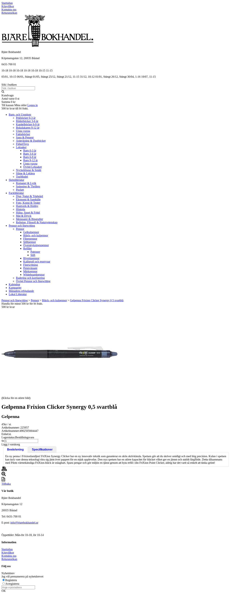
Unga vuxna (23, 130)
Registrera (11, 580)
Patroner (35, 251)
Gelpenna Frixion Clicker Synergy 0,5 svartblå (96, 300)
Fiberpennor (30, 238)
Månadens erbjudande (21, 290)
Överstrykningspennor (36, 245)
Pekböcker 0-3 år (26, 117)
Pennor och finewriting (22, 225)
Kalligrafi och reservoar (36, 261)
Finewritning (30, 264)
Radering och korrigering (30, 277)
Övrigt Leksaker (32, 166)
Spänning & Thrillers (28, 186)
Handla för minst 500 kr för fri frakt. (22, 305)
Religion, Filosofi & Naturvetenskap (36, 222)
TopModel (22, 176)
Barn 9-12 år (30, 160)
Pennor (20, 228)
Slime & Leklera (25, 173)
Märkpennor (30, 271)
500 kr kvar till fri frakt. (14, 108)
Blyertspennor (31, 258)
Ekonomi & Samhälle (28, 199)
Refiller (27, 248)
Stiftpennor (29, 241)
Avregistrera (12, 583)
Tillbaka (6, 483)
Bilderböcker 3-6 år (27, 121)
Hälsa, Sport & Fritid (28, 212)
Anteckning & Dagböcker (31, 140)
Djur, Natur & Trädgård (29, 196)
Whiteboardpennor (34, 274)
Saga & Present (25, 137)
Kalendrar (14, 284)
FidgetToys (22, 144)
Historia (20, 209)
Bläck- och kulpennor (35, 235)
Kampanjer (15, 287)
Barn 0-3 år (29, 150)
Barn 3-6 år (29, 153)
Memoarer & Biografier (29, 219)
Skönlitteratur (16, 179)
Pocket (20, 189)
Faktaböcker (23, 134)
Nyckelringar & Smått (28, 170)
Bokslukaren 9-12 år (27, 127)
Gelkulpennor (31, 232)
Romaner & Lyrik (26, 183)
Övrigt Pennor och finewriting (33, 281)
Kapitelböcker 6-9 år (28, 124)
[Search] (2, 92)
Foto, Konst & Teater (28, 202)
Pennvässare (30, 268)
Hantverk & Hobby (27, 206)
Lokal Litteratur (18, 294)
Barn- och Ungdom (20, 114)
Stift (32, 255)
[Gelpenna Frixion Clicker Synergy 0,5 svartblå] (59, 352)
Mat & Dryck (23, 215)
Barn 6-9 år (29, 157)
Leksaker (21, 147)
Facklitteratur (16, 192)
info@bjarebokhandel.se (24, 522)
